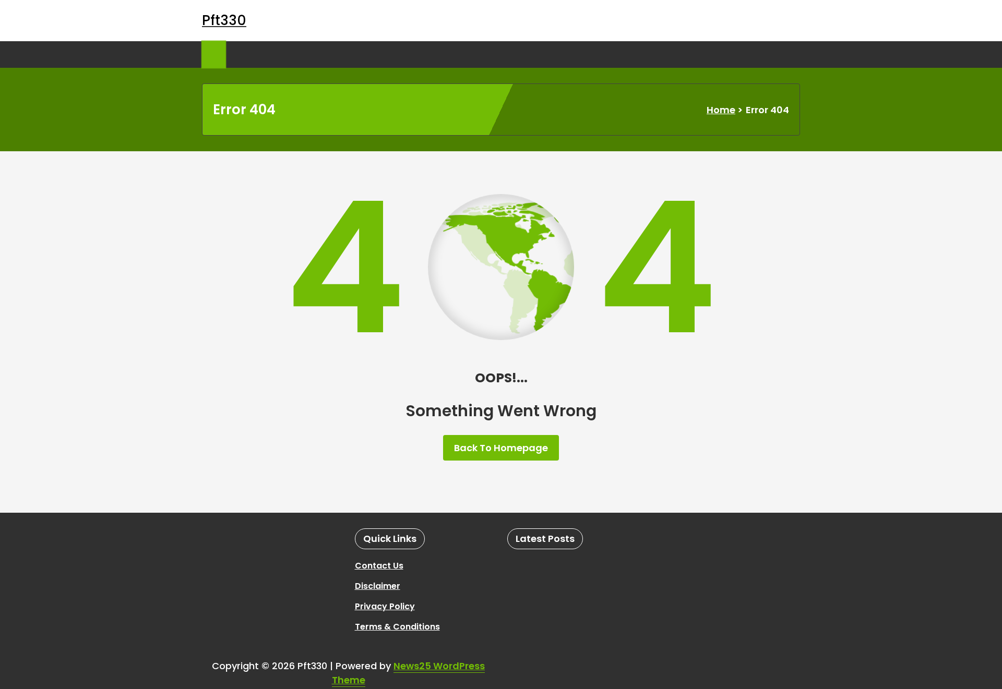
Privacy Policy (385, 606)
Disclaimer (377, 586)
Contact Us (379, 566)
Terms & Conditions (397, 627)
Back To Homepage (501, 447)
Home (721, 109)
